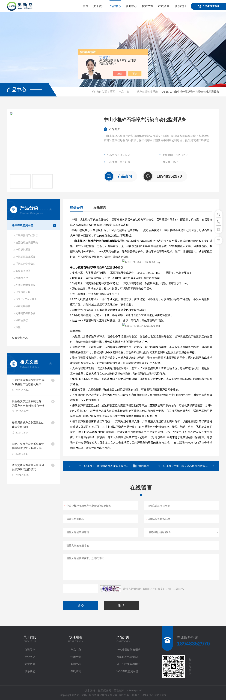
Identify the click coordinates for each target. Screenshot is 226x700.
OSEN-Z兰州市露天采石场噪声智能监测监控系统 (192, 465)
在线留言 (164, 6)
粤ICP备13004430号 (154, 694)
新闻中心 (131, 6)
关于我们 (99, 6)
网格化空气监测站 (127, 656)
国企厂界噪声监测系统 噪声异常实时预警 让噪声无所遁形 (28, 446)
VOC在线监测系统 (127, 671)
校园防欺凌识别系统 (27, 242)
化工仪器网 (104, 690)
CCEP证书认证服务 (26, 299)
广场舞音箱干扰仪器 (27, 235)
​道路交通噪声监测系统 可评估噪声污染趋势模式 (28, 467)
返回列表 (143, 465)
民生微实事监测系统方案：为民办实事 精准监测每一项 (28, 403)
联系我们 (180, 6)
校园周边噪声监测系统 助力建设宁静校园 (28, 424)
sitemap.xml (134, 690)
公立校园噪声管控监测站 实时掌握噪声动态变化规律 (28, 382)
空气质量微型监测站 (128, 649)
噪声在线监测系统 (147, 91)
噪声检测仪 (22, 320)
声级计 (19, 327)
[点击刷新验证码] (110, 588)
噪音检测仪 (22, 277)
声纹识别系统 (23, 249)
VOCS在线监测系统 (128, 663)
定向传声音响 (23, 292)
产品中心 (115, 6)
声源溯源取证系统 (25, 256)
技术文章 (147, 6)
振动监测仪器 (23, 270)
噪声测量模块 (23, 306)
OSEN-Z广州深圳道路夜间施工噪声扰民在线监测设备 (115, 465)
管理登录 (119, 690)
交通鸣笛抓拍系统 (25, 313)
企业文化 (30, 656)
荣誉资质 (30, 663)
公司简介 (30, 649)
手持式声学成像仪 (25, 263)
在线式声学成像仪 (25, 285)
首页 (85, 6)
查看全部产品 (20, 337)
